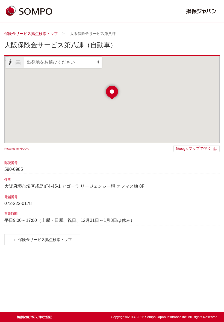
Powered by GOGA (16, 148)
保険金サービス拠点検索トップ (31, 33)
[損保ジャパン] (29, 11)
